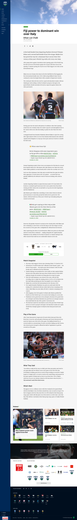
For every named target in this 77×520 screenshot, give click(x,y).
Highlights (36, 254)
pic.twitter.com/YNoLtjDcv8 (38, 214)
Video (3, 11)
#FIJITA (55, 153)
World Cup (26, 26)
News (3, 9)
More (3, 24)
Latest (51, 254)
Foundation (4, 29)
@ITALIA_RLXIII (35, 212)
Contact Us (30, 517)
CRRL (3, 22)
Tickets (3, 31)
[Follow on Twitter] (28, 489)
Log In (4, 515)
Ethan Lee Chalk (31, 37)
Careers (24, 517)
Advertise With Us (35, 517)
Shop (2, 33)
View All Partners (44, 483)
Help (27, 517)
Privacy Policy (20, 517)
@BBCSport (34, 156)
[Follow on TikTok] (23, 489)
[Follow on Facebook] (26, 489)
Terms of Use (15, 517)
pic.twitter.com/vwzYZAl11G (47, 156)
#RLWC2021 (47, 153)
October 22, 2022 (34, 160)
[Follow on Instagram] (31, 489)
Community (4, 20)
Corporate (3, 27)
